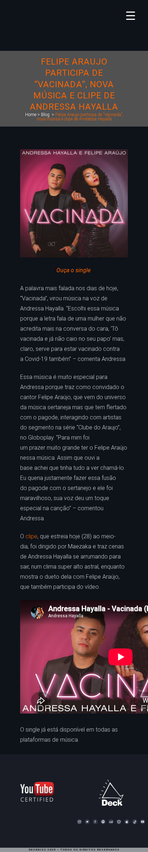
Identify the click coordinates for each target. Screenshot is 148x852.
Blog (45, 114)
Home (30, 114)
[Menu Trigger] (130, 15)
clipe (31, 536)
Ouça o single (73, 270)
